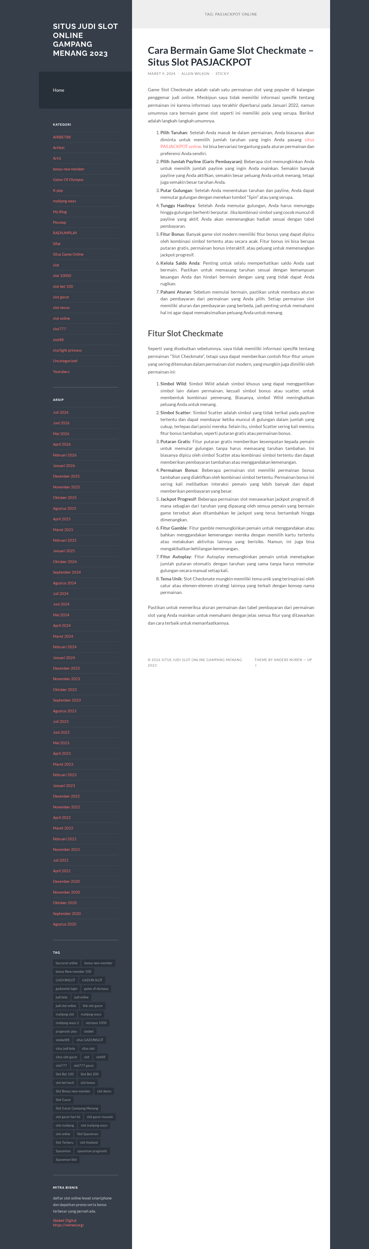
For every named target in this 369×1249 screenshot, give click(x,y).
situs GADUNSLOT (89, 1040)
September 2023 (67, 700)
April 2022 (62, 817)
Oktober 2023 (65, 689)
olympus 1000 (96, 1023)
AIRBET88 (62, 137)
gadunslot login (66, 989)
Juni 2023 (61, 732)
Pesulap (59, 222)
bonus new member (69, 169)
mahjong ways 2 (67, 1023)
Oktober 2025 (65, 497)
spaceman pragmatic (92, 1151)
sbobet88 (63, 1040)
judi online (81, 997)
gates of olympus (96, 989)
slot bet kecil (65, 1083)
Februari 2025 (65, 540)
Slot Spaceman (87, 1134)
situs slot (88, 1048)
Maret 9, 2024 (161, 74)
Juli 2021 (61, 860)
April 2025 (62, 519)
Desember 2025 (66, 476)
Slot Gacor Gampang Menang (77, 1108)
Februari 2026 (65, 455)
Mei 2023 (61, 743)
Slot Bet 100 (65, 1074)
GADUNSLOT (65, 980)
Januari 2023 (64, 785)
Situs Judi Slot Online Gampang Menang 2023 (85, 40)
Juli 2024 (61, 593)
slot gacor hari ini (68, 1117)
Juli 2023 (61, 721)
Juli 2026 (61, 412)
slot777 (59, 329)
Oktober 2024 (65, 561)
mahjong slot (65, 1014)
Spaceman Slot (66, 1160)
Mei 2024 (61, 615)
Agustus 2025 (64, 508)
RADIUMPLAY (65, 232)
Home (58, 90)
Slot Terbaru (64, 1142)
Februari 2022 (65, 839)
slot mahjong (65, 1125)
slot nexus (61, 307)
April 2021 (62, 870)
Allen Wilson (195, 74)
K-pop (58, 190)
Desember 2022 (66, 796)
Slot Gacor (63, 1100)
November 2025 (66, 487)
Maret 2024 (63, 636)
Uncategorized (65, 360)
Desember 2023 (66, 668)
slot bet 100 (63, 286)
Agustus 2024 (64, 583)
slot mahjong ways (94, 1125)
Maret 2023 (63, 764)
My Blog (60, 211)
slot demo (104, 1091)
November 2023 (66, 678)
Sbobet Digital (65, 1220)
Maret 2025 (63, 529)
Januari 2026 (64, 465)
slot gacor (61, 297)
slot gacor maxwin (100, 1117)
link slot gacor (93, 1006)
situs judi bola (65, 1048)
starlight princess (67, 350)
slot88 (58, 339)
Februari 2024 (65, 646)
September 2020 (67, 913)
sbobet (89, 1031)
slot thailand (89, 1142)
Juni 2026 (61, 423)
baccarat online (67, 963)
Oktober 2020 (65, 902)
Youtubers (61, 371)
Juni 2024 (61, 604)
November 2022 (66, 807)
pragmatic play (66, 1031)
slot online (61, 318)
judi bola (62, 997)
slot (56, 265)
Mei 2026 (61, 433)
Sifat (57, 243)
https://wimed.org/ (68, 1225)
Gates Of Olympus (68, 179)
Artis (57, 158)
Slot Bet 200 (90, 1074)
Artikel (59, 147)
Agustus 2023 (64, 711)
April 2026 (62, 444)
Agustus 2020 (64, 924)
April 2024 (62, 625)
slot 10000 (62, 275)
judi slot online (66, 1006)
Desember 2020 (66, 881)
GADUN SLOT (92, 980)
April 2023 (62, 753)
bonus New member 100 (73, 971)
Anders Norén (288, 660)
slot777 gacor (84, 1065)
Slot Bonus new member (73, 1091)
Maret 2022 (63, 828)
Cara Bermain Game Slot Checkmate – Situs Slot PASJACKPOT (231, 56)
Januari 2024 (64, 657)
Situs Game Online (68, 254)
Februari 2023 (65, 774)
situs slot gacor (66, 1057)
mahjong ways (64, 201)
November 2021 (66, 849)
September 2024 (67, 572)
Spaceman (63, 1151)
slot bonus (88, 1083)
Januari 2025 (64, 550)
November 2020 (66, 892)
